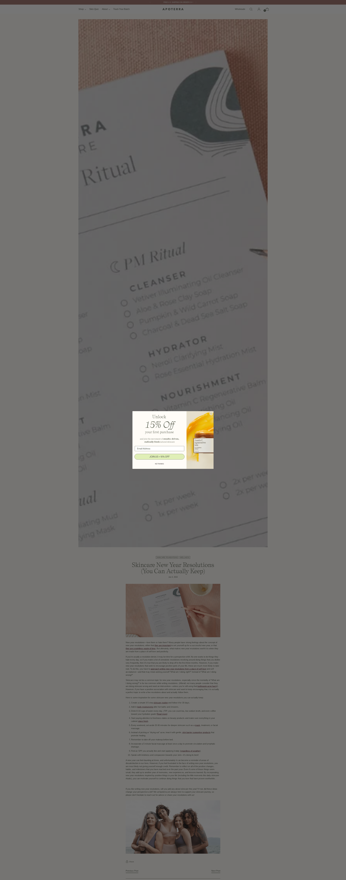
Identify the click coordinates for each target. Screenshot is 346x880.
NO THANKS (159, 464)
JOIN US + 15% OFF (159, 456)
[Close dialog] (211, 413)
